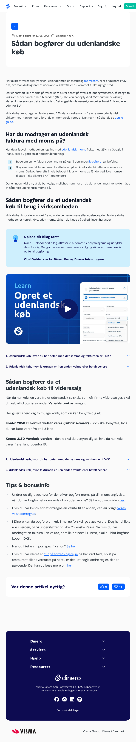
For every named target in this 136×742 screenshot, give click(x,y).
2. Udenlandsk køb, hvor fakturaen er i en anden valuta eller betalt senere (56, 366)
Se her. (71, 546)
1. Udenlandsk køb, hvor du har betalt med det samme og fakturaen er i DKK (59, 356)
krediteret (95, 161)
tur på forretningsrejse (61, 554)
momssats (91, 81)
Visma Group (91, 731)
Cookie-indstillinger (68, 710)
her (122, 500)
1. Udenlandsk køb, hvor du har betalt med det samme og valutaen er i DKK (58, 459)
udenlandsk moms (74, 149)
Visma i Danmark (113, 731)
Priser (35, 6)
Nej (120, 586)
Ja (105, 586)
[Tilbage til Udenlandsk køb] (14, 26)
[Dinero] (8, 6)
